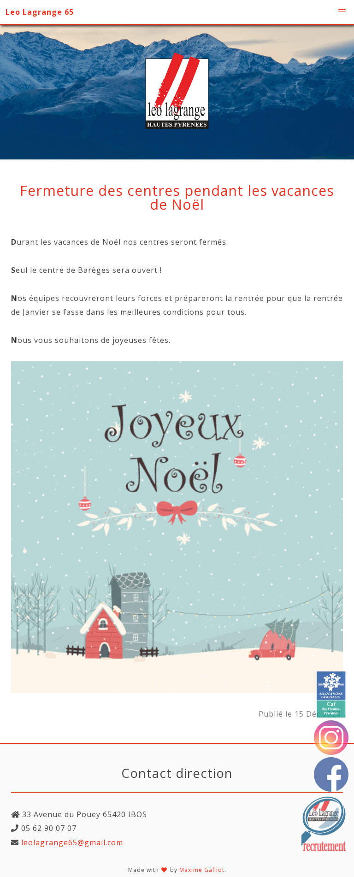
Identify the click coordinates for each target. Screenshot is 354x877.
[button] (342, 12)
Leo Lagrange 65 (40, 12)
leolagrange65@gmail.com (71, 842)
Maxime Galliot (201, 870)
